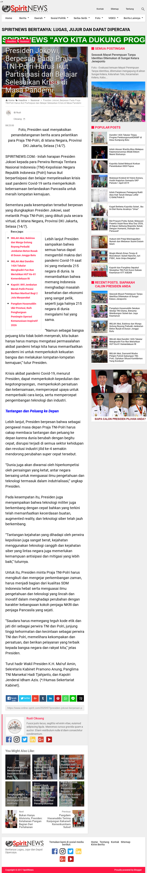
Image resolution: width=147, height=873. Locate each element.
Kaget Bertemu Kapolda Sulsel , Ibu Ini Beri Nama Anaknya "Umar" (126, 207)
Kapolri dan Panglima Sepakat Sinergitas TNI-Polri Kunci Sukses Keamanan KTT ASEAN (125, 270)
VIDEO (112, 18)
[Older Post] (79, 813)
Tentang (130, 9)
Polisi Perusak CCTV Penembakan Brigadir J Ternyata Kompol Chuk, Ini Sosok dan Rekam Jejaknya (70, 793)
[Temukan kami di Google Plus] (41, 739)
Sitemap (115, 9)
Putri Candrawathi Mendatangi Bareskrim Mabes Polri (17, 772)
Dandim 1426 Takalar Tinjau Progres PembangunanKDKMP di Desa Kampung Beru (125, 137)
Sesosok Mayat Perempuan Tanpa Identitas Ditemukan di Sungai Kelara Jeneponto (115, 58)
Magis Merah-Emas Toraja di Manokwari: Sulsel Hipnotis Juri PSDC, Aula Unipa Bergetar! (124, 256)
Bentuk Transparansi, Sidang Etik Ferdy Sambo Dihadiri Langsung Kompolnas (44, 769)
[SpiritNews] (23, 8)
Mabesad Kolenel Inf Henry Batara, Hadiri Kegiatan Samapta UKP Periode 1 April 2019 (126, 180)
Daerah (38, 18)
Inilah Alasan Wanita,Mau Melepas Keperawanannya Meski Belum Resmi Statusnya (126, 152)
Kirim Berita (98, 844)
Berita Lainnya (132, 18)
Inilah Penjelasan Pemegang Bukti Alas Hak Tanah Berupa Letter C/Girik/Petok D (126, 195)
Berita (22, 18)
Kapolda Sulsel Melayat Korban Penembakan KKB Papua (124, 164)
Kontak (100, 9)
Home (8, 18)
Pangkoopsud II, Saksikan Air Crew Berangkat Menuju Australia (17, 799)
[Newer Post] (11, 813)
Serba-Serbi (80, 18)
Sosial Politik (58, 18)
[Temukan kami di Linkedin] (32, 739)
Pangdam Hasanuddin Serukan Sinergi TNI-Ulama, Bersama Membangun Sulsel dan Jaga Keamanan (124, 312)
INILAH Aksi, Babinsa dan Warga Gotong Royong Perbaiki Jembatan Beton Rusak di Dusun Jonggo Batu (24, 247)
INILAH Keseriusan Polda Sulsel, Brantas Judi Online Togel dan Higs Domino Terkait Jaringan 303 (71, 767)
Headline (11, 41)
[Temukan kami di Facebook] (9, 739)
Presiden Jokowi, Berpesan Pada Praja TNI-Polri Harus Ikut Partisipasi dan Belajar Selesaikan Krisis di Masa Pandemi (41, 70)
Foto (97, 18)
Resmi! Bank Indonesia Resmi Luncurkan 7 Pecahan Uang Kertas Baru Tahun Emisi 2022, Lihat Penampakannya (44, 794)
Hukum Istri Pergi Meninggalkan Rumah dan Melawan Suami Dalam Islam (126, 241)
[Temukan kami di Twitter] (24, 739)
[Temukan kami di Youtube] (49, 739)
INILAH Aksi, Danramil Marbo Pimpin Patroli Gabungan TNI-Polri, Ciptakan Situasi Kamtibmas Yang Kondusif (126, 357)
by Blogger (136, 870)
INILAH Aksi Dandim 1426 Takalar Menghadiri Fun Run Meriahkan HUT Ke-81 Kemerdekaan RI (23, 270)
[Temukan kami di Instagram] (16, 739)
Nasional (24, 41)
